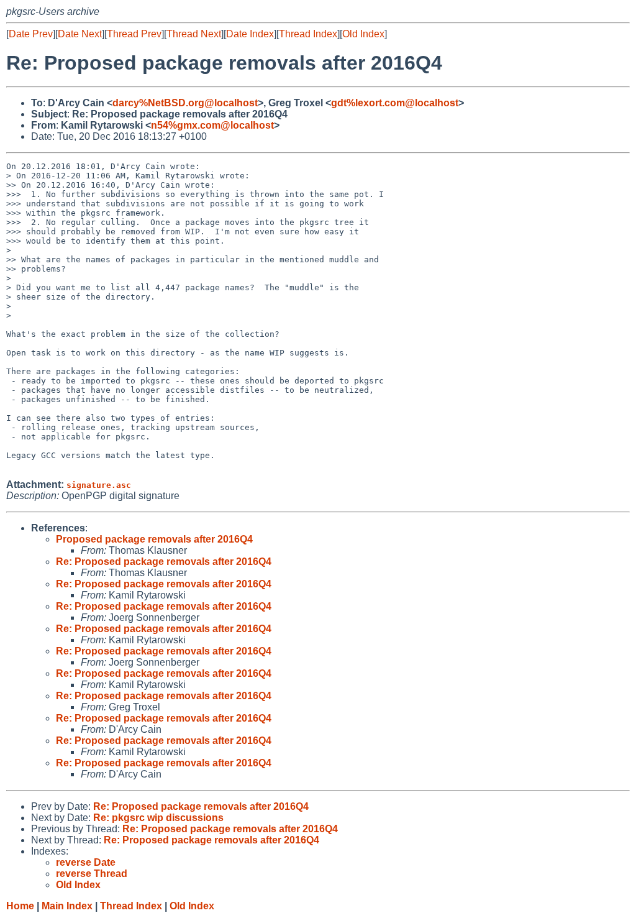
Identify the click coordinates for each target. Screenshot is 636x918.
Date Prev (31, 34)
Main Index (67, 906)
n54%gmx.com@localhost (212, 125)
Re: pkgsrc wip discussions (158, 817)
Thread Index (308, 34)
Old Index (363, 34)
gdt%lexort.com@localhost (394, 103)
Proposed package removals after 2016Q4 (154, 539)
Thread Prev (134, 34)
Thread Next (193, 34)
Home (20, 906)
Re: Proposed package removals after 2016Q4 (163, 561)
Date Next (80, 34)
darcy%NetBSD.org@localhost (185, 103)
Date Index (250, 34)
